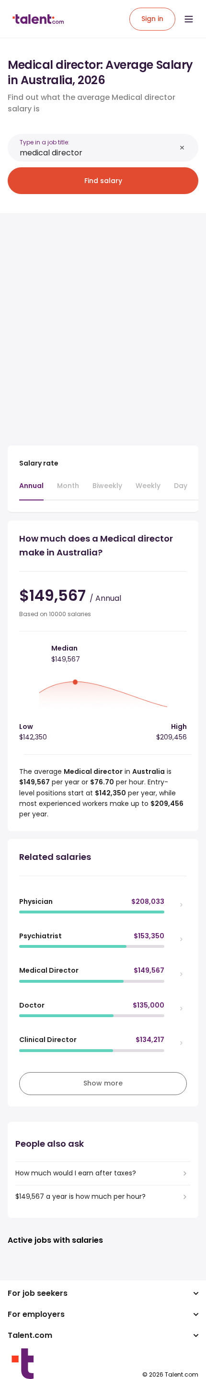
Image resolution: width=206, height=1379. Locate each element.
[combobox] (98, 152)
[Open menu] (189, 19)
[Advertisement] (103, 323)
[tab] (31, 490)
